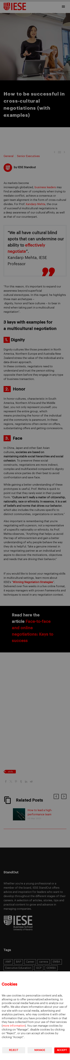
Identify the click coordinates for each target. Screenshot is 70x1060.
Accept (62, 1050)
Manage (39, 1050)
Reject (13, 1050)
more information (14, 1025)
